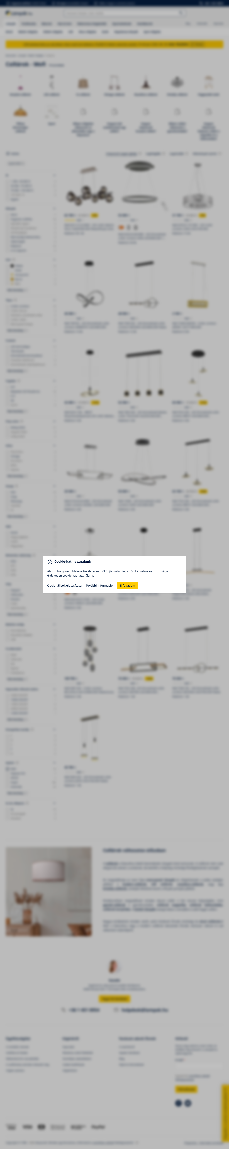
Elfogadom (127, 585)
